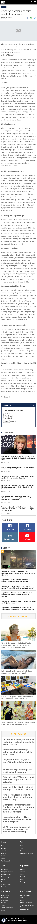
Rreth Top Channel (25, 895)
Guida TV (3, 910)
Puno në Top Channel (26, 902)
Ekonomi (3, 853)
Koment (22, 848)
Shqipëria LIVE (5, 900)
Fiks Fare (3, 902)
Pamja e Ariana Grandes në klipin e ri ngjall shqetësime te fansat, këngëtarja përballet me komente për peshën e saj (17, 499)
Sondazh (7, 405)
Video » (6, 547)
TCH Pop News (27, 529)
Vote (6, 421)
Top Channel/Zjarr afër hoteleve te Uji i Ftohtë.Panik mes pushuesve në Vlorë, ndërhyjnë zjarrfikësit (18, 573)
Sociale (3, 856)
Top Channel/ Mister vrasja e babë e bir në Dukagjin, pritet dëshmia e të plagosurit (15, 580)
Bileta (21, 897)
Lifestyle (3, 7)
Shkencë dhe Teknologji (26, 853)
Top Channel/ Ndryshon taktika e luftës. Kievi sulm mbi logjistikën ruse (18, 602)
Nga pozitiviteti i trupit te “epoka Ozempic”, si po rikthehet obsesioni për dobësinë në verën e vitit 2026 (18, 459)
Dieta (21, 879)
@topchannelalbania (10, 539)
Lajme (4, 842)
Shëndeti (22, 877)
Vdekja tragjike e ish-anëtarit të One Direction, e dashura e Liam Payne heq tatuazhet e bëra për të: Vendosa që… (17, 510)
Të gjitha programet (7, 907)
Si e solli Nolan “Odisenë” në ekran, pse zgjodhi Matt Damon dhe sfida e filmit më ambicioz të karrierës (17, 488)
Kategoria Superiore (7, 872)
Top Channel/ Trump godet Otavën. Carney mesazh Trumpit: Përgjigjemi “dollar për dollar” (17, 587)
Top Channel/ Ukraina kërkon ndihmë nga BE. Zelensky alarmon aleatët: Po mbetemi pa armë (17, 608)
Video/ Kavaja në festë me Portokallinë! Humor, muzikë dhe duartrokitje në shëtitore (17, 478)
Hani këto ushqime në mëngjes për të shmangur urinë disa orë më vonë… (17, 469)
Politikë (3, 846)
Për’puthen (4, 897)
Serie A (3, 882)
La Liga (3, 879)
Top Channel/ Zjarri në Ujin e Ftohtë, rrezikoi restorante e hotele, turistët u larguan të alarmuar (16, 594)
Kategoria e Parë (6, 874)
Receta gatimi (24, 882)
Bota (22, 842)
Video (3, 858)
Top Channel (10, 529)
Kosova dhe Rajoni (25, 851)
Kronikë (3, 848)
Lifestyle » (8, 432)
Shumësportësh (6, 884)
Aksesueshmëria (24, 909)
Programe (5, 891)
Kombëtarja (4, 869)
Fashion (22, 874)
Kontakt (22, 900)
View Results (13, 421)
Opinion (22, 846)
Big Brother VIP (5, 895)
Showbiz (22, 869)
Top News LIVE (5, 861)
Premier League (5, 877)
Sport (3, 865)
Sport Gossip (5, 887)
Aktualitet (4, 851)
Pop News (24, 865)
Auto (21, 856)
